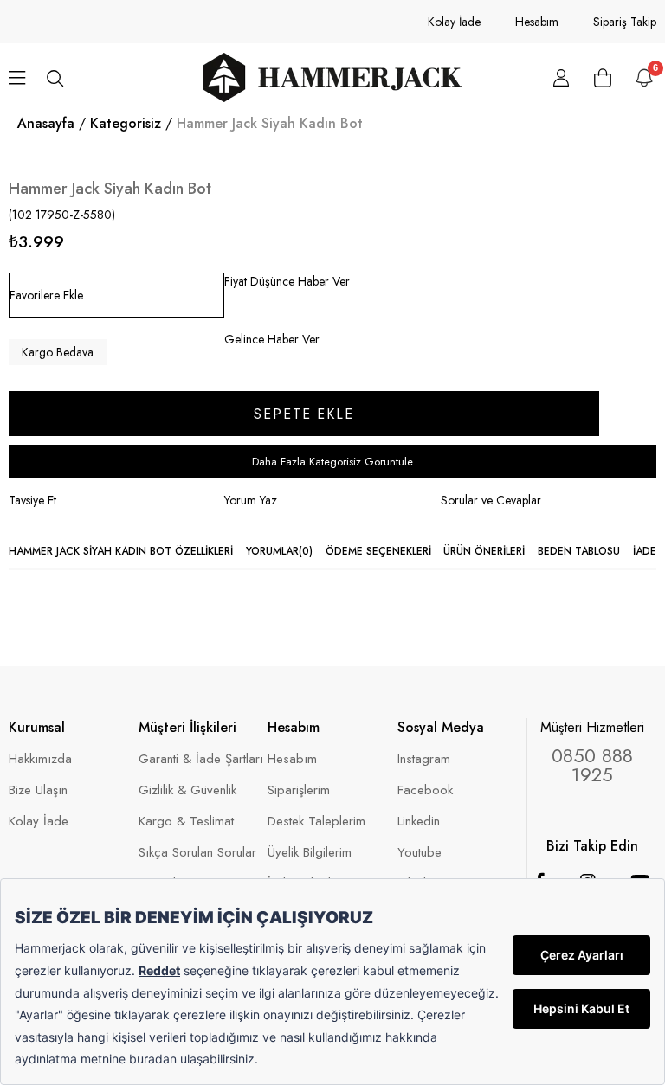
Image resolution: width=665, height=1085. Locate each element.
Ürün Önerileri (484, 551)
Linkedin (418, 821)
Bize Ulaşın (38, 790)
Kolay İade (454, 21)
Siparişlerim (299, 790)
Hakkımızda (40, 759)
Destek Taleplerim (316, 821)
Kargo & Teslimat (186, 821)
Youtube (419, 853)
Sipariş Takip (624, 21)
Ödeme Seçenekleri (378, 551)
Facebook (425, 790)
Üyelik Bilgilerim (310, 853)
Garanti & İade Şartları (201, 759)
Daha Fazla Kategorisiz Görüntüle (332, 461)
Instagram (423, 759)
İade (644, 551)
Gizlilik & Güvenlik (187, 790)
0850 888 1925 (592, 765)
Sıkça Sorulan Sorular (197, 853)
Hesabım (536, 21)
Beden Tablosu (579, 551)
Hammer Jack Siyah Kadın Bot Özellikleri (121, 551)
